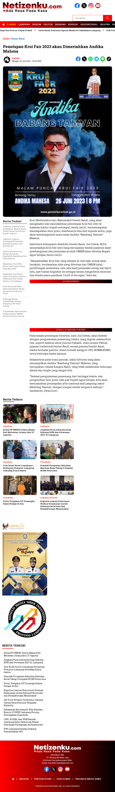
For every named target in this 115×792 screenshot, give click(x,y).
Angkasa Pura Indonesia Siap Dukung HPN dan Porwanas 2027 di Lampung (23, 661)
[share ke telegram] (97, 61)
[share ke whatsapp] (91, 61)
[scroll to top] (109, 787)
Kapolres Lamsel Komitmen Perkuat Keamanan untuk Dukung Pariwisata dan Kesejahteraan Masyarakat (23, 693)
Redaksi (16, 58)
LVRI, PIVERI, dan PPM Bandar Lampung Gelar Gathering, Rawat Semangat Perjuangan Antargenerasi (23, 722)
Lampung (24, 24)
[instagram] (91, 7)
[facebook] (78, 7)
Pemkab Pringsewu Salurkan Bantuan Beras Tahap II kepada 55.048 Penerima (25, 677)
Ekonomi (60, 24)
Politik (48, 24)
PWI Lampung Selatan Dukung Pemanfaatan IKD (20, 730)
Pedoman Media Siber (88, 778)
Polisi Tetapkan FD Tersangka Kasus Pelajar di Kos (23, 684)
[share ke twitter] (85, 61)
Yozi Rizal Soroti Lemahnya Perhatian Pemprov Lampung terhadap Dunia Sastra (24, 669)
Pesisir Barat (18, 38)
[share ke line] (103, 61)
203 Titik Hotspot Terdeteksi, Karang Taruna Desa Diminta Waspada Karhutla (23, 702)
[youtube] (98, 7)
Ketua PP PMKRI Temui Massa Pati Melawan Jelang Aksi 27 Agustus (22, 654)
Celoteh (105, 24)
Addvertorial (89, 24)
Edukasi (73, 24)
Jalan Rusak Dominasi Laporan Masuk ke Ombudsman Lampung (56, 30)
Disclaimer (63, 778)
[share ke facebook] (79, 61)
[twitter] (84, 7)
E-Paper (11, 24)
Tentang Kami (43, 778)
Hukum (36, 24)
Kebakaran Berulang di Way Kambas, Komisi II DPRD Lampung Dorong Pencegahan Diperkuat (23, 712)
